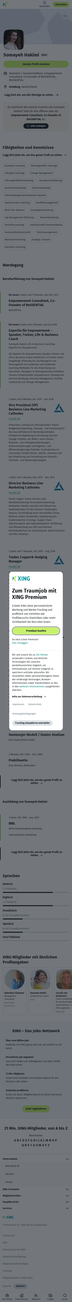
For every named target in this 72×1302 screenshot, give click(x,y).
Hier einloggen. (20, 643)
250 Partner (42, 654)
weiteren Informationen (32, 686)
